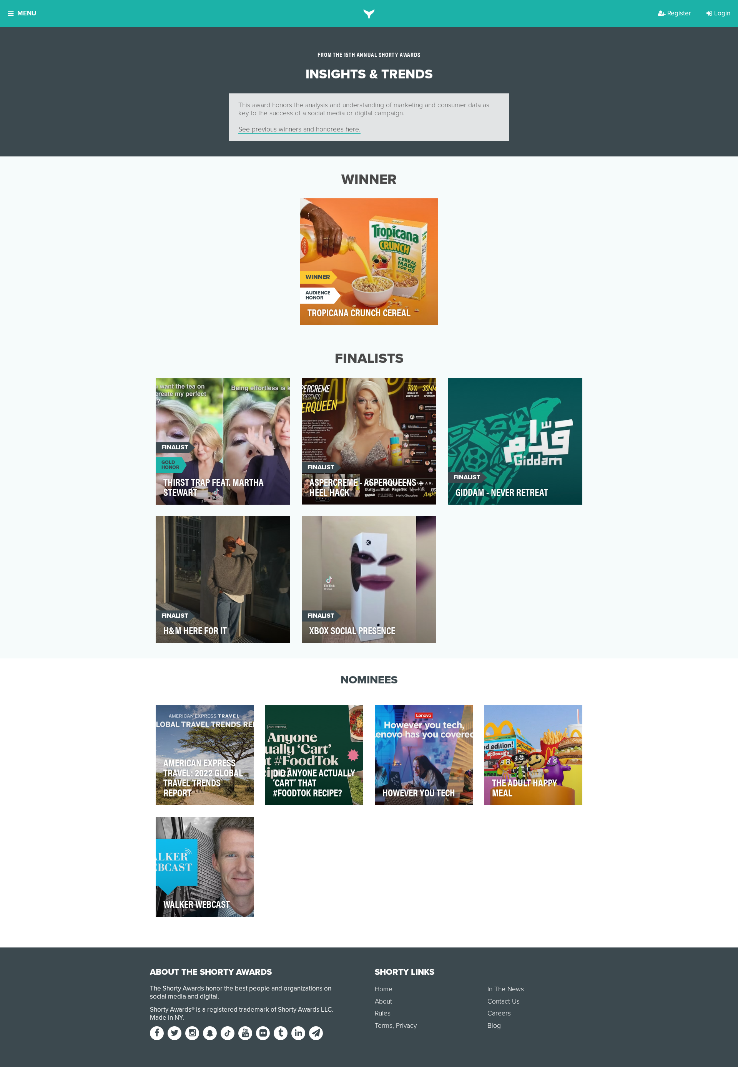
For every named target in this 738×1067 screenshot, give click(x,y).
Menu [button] (26, 13)
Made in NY (166, 1018)
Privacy (406, 1026)
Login (722, 13)
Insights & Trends (333, 208)
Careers (499, 1013)
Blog (494, 1026)
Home (383, 989)
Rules (383, 1013)
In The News (505, 989)
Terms (383, 1026)
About (383, 1001)
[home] (369, 13)
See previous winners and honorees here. (299, 129)
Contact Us (503, 1001)
